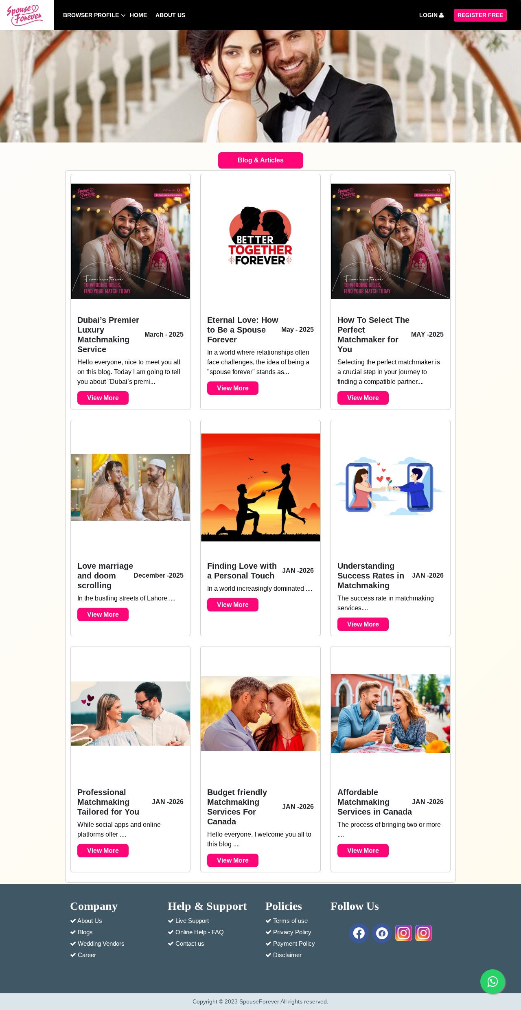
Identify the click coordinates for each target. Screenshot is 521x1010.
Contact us (189, 943)
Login (429, 15)
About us (170, 15)
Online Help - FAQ (199, 932)
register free (480, 15)
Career (87, 954)
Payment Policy (294, 943)
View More (103, 397)
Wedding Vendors (101, 943)
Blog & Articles (261, 160)
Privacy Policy (292, 932)
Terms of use (290, 920)
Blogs (85, 932)
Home (138, 15)
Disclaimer (287, 954)
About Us (89, 920)
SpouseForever (259, 1001)
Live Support (192, 920)
